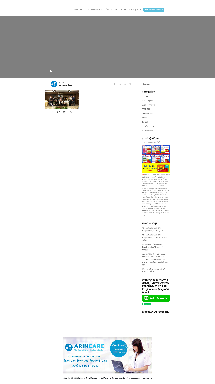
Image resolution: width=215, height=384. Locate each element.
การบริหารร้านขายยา (94, 9)
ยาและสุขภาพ (135, 9)
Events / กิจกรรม (149, 105)
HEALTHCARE (120, 9)
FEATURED (146, 109)
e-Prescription (147, 100)
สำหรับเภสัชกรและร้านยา (154, 9)
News (144, 117)
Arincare (77, 9)
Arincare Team (66, 85)
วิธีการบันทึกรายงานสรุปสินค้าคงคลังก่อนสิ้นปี (154, 270)
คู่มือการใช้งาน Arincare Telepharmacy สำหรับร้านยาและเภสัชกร (154, 238)
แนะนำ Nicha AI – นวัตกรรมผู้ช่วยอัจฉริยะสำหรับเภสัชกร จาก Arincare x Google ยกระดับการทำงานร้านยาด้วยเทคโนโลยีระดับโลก (155, 259)
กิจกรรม (109, 9)
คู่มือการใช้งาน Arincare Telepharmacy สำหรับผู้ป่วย (152, 229)
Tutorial (145, 122)
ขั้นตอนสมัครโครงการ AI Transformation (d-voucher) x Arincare (153, 247)
